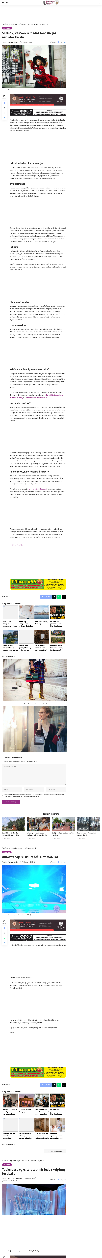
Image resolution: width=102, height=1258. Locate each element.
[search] (98, 2)
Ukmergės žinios (13, 42)
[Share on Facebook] (58, 42)
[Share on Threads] (64, 597)
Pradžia (4, 24)
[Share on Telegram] (64, 42)
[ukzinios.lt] (51, 2)
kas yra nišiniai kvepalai (38, 489)
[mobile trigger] (3, 2)
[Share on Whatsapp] (4, 112)
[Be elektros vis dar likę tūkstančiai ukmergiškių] (13, 824)
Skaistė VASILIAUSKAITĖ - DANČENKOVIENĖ (22, 1178)
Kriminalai (6, 852)
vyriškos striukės (16, 545)
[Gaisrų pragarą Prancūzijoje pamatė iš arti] (88, 824)
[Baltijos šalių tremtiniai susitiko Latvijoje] (63, 824)
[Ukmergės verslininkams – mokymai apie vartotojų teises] (38, 824)
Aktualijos (6, 28)
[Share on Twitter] (61, 42)
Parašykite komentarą (56, 1151)
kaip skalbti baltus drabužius (36, 398)
